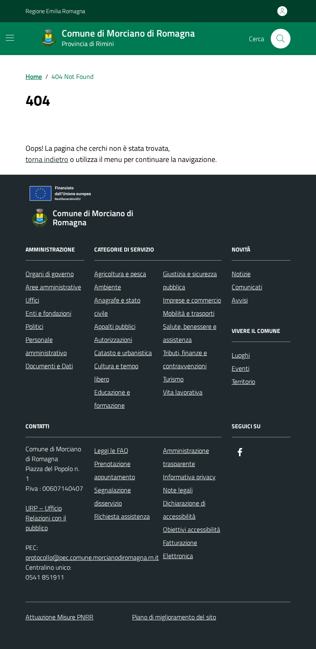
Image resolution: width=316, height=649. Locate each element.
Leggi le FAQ (111, 450)
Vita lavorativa (182, 392)
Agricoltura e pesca (120, 274)
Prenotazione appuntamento (114, 470)
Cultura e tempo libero (116, 372)
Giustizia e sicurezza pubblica (190, 280)
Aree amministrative (53, 287)
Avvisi (240, 300)
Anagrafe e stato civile (117, 306)
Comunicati (247, 287)
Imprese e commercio (192, 300)
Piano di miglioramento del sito (174, 617)
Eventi (240, 368)
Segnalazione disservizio (112, 496)
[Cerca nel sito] (280, 39)
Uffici (32, 300)
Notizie (241, 274)
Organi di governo (50, 274)
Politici (34, 326)
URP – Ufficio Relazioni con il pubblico (46, 518)
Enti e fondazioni (48, 313)
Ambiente (107, 287)
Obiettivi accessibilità (191, 529)
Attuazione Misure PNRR (59, 617)
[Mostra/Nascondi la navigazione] (10, 38)
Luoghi (241, 355)
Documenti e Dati (49, 366)
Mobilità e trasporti (188, 313)
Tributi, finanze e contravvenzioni (185, 359)
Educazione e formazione (112, 398)
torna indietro (47, 159)
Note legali (178, 490)
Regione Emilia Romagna (55, 11)
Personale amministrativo (46, 346)
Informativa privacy (189, 477)
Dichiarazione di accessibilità (184, 509)
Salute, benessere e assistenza (189, 332)
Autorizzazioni (113, 339)
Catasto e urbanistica (123, 353)
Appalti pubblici (114, 326)
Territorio (243, 381)
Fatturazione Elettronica (180, 549)
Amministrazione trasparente (186, 457)
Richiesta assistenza (122, 516)
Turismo (173, 379)
